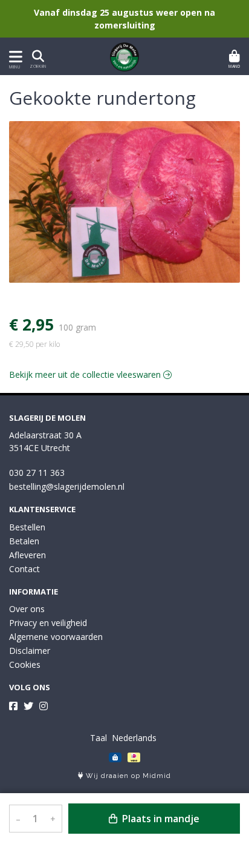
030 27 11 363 (37, 472)
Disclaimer (29, 650)
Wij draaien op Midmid (127, 776)
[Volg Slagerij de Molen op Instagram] (43, 706)
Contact (24, 569)
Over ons (27, 609)
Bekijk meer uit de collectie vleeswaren (86, 374)
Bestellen (27, 527)
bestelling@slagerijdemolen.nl (66, 486)
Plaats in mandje (159, 818)
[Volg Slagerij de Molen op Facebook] (13, 706)
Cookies (24, 664)
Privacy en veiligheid (48, 622)
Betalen (24, 541)
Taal (98, 737)
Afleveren (27, 555)
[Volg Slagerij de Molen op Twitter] (28, 706)
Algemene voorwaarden (56, 636)
